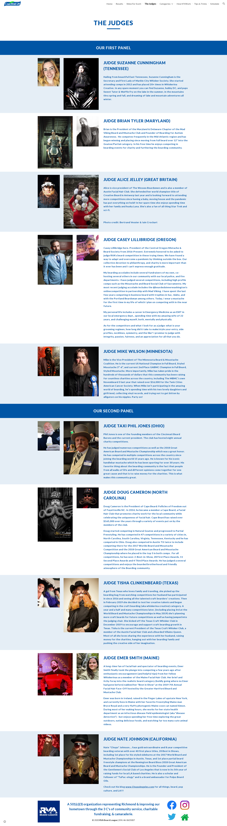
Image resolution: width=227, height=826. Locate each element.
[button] (224, 4)
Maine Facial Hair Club (153, 677)
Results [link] (119, 3)
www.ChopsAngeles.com (139, 786)
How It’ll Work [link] (184, 3)
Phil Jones (139, 426)
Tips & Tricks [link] (200, 3)
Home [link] (109, 3)
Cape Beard (150, 506)
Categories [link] (165, 3)
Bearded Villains (163, 632)
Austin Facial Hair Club (134, 632)
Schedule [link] (214, 3)
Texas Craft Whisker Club (160, 621)
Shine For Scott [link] (134, 3)
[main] (113, 24)
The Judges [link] (150, 3)
